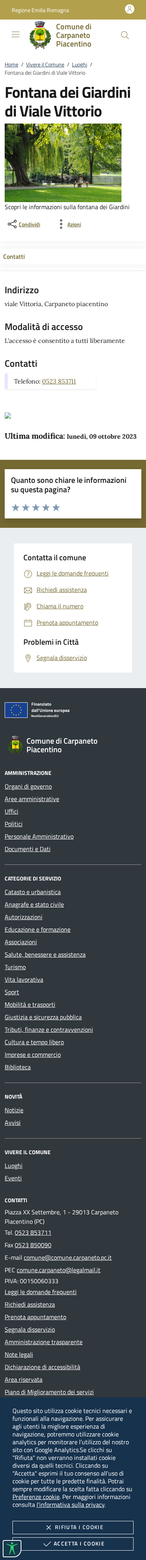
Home (11, 64)
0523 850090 (33, 1245)
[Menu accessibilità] (12, 1548)
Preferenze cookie (36, 1496)
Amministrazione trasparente (44, 1342)
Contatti (14, 256)
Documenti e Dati (28, 849)
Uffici (11, 811)
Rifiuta (79, 1527)
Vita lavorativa (24, 979)
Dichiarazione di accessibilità (42, 1367)
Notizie (14, 1110)
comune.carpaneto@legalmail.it (58, 1270)
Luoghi (79, 64)
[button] (40, 10)
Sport (12, 992)
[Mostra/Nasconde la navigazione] (15, 34)
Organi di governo (28, 786)
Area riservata (23, 1379)
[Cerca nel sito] (125, 35)
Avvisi (13, 1122)
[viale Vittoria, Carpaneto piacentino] (8, 415)
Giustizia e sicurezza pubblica (43, 1017)
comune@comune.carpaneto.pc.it (68, 1257)
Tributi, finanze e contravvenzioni (49, 1029)
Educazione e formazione (37, 929)
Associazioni (21, 942)
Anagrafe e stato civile (34, 904)
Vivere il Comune (45, 64)
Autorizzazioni (23, 917)
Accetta (79, 1543)
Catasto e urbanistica (33, 892)
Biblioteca (18, 1067)
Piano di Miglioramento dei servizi (49, 1392)
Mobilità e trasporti (30, 1004)
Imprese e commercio (33, 1054)
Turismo (15, 967)
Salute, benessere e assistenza (45, 954)
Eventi (13, 1178)
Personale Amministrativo (39, 836)
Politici (14, 823)
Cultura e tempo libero (34, 1042)
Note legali (19, 1354)
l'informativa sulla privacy (70, 1504)
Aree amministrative (32, 798)
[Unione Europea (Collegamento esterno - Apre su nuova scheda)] (73, 712)
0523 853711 (59, 381)
